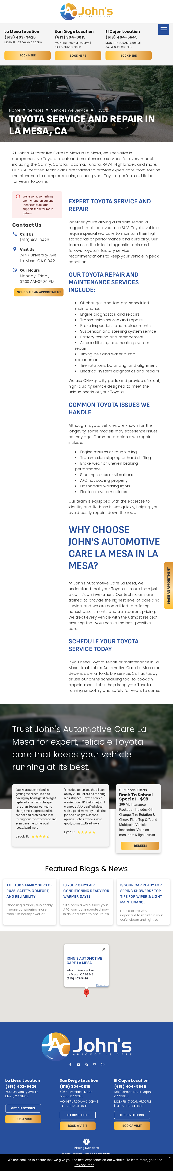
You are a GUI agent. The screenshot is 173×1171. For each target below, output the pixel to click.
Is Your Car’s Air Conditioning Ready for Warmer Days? (86, 891)
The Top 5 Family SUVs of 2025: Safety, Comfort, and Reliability (29, 891)
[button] (86, 993)
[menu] (163, 29)
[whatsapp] (102, 1065)
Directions (102, 985)
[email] (94, 1065)
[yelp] (86, 1065)
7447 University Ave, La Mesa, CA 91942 (22, 1094)
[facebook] (70, 1065)
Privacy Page (84, 1165)
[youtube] (78, 1065)
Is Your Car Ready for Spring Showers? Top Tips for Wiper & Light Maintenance (141, 893)
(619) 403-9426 (34, 240)
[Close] (104, 949)
